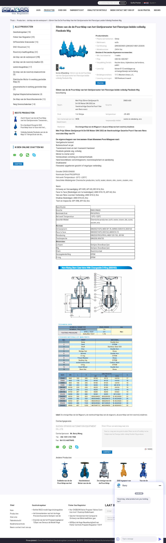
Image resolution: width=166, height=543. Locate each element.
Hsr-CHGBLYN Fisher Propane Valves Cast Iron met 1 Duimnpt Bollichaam (86, 511)
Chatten (100, 83)
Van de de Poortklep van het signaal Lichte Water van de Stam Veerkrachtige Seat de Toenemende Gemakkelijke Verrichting (144, 482)
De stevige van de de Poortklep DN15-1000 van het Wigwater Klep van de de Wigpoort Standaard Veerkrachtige (104, 482)
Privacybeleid (31, 540)
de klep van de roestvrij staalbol (26, 62)
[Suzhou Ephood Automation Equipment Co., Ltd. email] (16, 155)
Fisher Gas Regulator (22, 37)
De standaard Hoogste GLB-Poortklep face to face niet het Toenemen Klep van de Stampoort (34, 127)
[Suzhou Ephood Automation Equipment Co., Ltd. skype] (35, 155)
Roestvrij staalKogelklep (23, 52)
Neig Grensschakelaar (22, 104)
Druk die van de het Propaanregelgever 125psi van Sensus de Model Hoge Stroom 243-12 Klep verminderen (48, 521)
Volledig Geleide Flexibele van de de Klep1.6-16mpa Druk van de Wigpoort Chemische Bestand (34, 134)
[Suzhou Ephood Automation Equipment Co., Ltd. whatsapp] (23, 155)
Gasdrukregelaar (20, 32)
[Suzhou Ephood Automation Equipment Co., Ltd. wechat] (29, 155)
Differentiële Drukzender (23, 42)
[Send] (160, 539)
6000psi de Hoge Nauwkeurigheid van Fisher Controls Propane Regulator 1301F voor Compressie (86, 524)
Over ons (62, 10)
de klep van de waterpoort (37, 20)
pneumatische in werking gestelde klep (29, 87)
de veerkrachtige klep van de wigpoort (101, 415)
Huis (38, 10)
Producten (49, 10)
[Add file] (118, 539)
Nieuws (157, 10)
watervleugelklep (20, 67)
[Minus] (159, 485)
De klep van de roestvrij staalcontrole (29, 72)
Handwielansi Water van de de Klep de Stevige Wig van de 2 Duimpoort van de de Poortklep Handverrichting (84, 482)
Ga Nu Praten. (136, 3)
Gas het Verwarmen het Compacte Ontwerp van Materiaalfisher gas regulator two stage (83, 517)
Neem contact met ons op (122, 10)
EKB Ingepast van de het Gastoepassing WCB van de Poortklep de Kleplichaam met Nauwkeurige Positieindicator (124, 482)
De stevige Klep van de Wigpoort (73, 415)
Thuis (12, 20)
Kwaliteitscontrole (97, 10)
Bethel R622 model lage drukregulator (48, 510)
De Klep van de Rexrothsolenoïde (27, 99)
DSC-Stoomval (19, 47)
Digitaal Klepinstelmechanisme (26, 94)
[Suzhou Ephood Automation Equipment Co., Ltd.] (15, 10)
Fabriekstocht (77, 10)
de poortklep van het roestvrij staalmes (132, 415)
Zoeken (122, 3)
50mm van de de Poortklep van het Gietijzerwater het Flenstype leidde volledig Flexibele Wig (73, 75)
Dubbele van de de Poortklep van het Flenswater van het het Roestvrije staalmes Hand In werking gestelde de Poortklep (64, 482)
